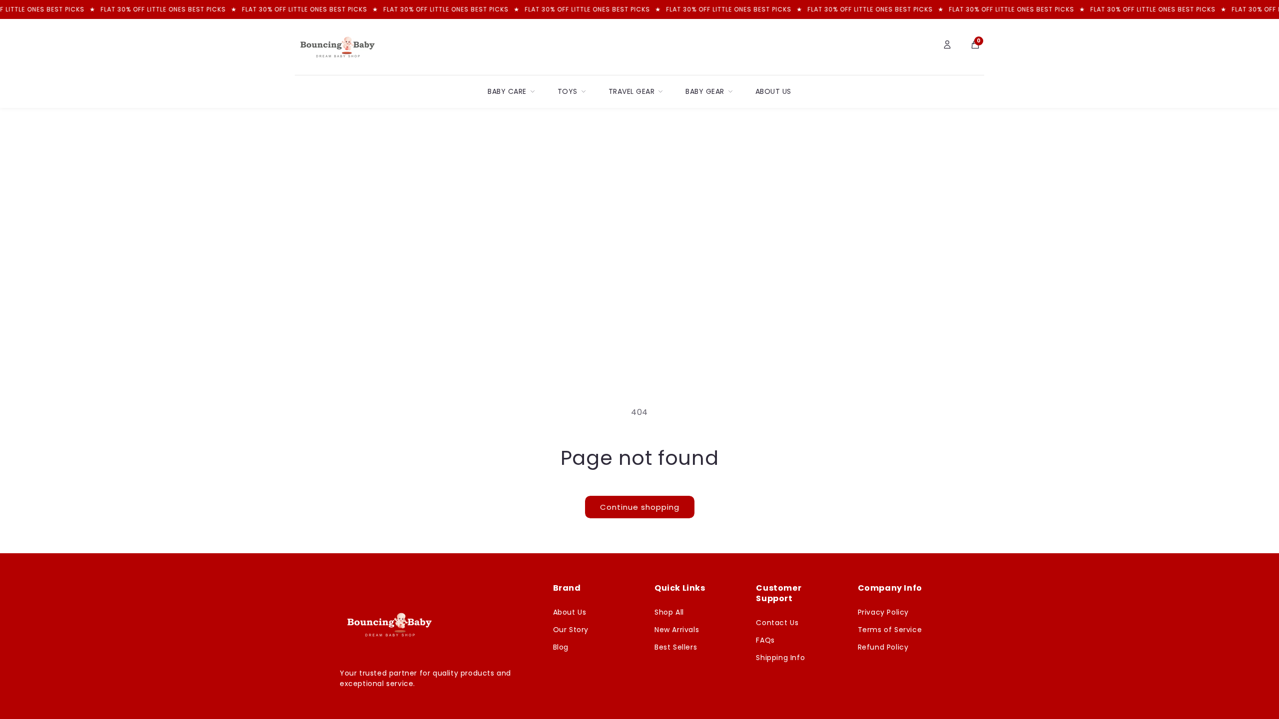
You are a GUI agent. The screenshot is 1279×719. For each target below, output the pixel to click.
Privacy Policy (883, 612)
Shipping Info (780, 658)
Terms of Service (890, 630)
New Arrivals (676, 630)
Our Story (571, 630)
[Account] (947, 46)
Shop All (669, 612)
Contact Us (777, 623)
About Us (773, 91)
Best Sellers (675, 647)
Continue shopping (639, 507)
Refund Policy (883, 647)
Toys (568, 91)
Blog (561, 647)
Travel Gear (632, 91)
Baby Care (507, 91)
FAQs (765, 640)
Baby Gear (704, 91)
